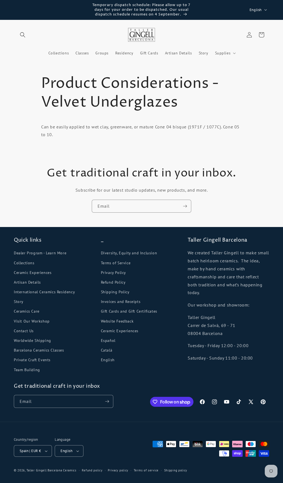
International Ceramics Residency (44, 291)
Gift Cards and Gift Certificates (129, 311)
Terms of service (146, 470)
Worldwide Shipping (32, 340)
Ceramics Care (27, 311)
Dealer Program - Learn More (40, 252)
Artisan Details (27, 282)
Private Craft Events (32, 359)
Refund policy (92, 470)
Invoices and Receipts (121, 301)
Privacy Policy (113, 272)
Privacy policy (118, 470)
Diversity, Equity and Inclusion (129, 252)
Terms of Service (116, 262)
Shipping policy (175, 470)
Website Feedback (117, 321)
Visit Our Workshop (32, 321)
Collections (24, 262)
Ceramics (70, 470)
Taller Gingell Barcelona (44, 470)
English (108, 359)
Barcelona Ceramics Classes (39, 350)
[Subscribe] (185, 206)
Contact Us (24, 330)
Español (108, 340)
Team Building (27, 369)
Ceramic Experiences (32, 272)
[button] (23, 35)
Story (18, 301)
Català (106, 350)
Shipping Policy (115, 291)
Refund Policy (113, 282)
